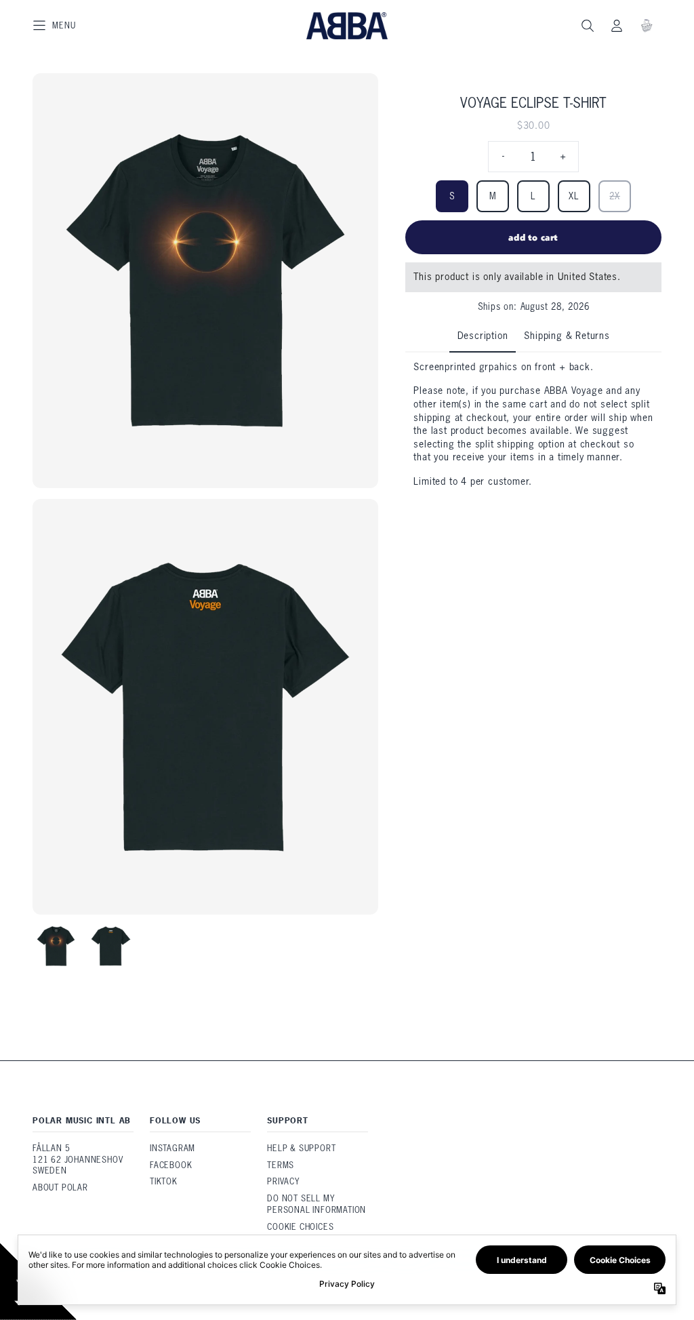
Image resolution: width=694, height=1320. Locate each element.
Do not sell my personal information (316, 1204)
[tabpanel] (533, 425)
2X (614, 196)
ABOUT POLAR (60, 1187)
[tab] (482, 337)
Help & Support (301, 1148)
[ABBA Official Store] (347, 25)
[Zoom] (205, 280)
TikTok (164, 1181)
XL (574, 196)
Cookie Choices (300, 1227)
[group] (56, 946)
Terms (280, 1165)
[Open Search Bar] (587, 26)
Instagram (172, 1148)
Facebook (171, 1165)
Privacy (283, 1181)
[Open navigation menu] (54, 26)
